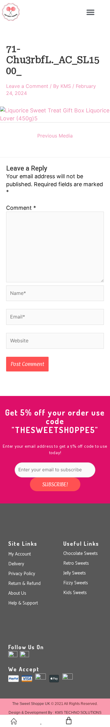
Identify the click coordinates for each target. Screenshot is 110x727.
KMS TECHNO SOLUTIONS (78, 712)
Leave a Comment (27, 86)
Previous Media (55, 136)
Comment (21, 208)
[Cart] (69, 721)
